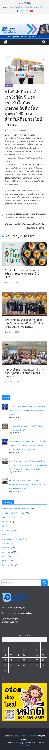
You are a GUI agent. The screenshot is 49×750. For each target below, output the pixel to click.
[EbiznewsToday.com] (24, 25)
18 (11, 660)
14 (30, 655)
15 (37, 655)
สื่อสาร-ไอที (6, 556)
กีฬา (3, 526)
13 (24, 655)
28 (30, 665)
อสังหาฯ (5, 560)
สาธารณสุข (7, 552)
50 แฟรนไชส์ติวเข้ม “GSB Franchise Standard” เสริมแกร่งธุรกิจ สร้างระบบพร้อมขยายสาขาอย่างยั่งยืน (27, 484)
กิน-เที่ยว (5, 521)
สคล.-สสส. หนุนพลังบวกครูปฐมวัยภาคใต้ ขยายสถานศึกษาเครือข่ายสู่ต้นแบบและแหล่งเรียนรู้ (24, 323)
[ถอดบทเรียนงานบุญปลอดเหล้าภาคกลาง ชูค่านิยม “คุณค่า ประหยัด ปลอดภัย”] (24, 343)
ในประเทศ (8, 86)
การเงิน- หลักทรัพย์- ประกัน (13, 513)
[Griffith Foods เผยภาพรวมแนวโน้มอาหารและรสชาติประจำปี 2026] (24, 244)
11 (11, 655)
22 (37, 660)
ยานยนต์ (5, 543)
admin (24, 130)
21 (30, 660)
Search (44, 582)
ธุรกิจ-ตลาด (7, 530)
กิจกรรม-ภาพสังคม (9, 517)
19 (18, 660)
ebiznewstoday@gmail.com (21, 613)
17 (5, 660)
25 (11, 665)
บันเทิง (4, 534)
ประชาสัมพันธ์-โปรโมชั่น (12, 539)
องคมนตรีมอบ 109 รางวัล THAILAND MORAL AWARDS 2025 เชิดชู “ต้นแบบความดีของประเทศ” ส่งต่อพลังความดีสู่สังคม (27, 445)
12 (18, 655)
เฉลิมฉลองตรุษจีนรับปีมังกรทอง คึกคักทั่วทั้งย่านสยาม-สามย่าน (24, 226)
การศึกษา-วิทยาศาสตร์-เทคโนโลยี (16, 508)
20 (24, 660)
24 (5, 665)
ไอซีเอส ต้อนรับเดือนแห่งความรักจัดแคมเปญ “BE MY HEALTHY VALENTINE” (26, 215)
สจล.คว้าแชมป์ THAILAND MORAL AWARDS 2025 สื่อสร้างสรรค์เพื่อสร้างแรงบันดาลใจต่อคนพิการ (27, 410)
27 (24, 665)
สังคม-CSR (6, 547)
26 (18, 665)
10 (5, 655)
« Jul (3, 677)
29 (37, 665)
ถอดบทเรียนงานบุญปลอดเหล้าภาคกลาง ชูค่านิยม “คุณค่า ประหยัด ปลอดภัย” (24, 373)
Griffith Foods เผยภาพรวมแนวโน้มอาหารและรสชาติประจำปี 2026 (23, 273)
